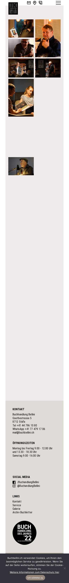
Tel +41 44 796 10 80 (25, 425)
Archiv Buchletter (22, 512)
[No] (64, 568)
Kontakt (17, 501)
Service (17, 505)
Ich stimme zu (35, 577)
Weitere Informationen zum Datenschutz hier (34, 572)
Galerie (16, 508)
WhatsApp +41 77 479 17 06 (29, 429)
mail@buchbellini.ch (23, 432)
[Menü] (58, 3)
